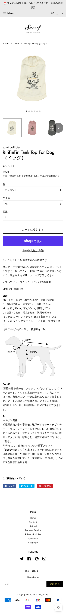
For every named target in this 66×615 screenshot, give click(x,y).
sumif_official (42, 594)
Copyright (33, 542)
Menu (10, 13)
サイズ (6, 197)
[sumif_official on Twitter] (22, 559)
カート (59, 13)
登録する (54, 584)
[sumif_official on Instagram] (44, 559)
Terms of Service (33, 530)
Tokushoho (33, 538)
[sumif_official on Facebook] (29, 559)
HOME (5, 44)
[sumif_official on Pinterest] (37, 559)
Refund (33, 526)
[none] (58, 128)
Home (33, 518)
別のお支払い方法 (33, 250)
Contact (33, 522)
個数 (5, 211)
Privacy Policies (33, 534)
